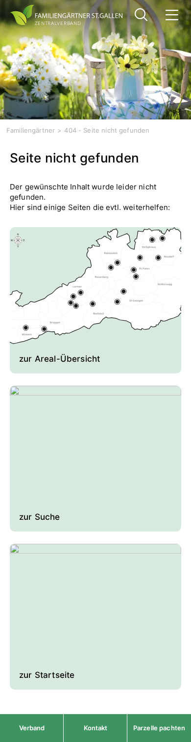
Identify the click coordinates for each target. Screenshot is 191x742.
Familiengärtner (30, 130)
